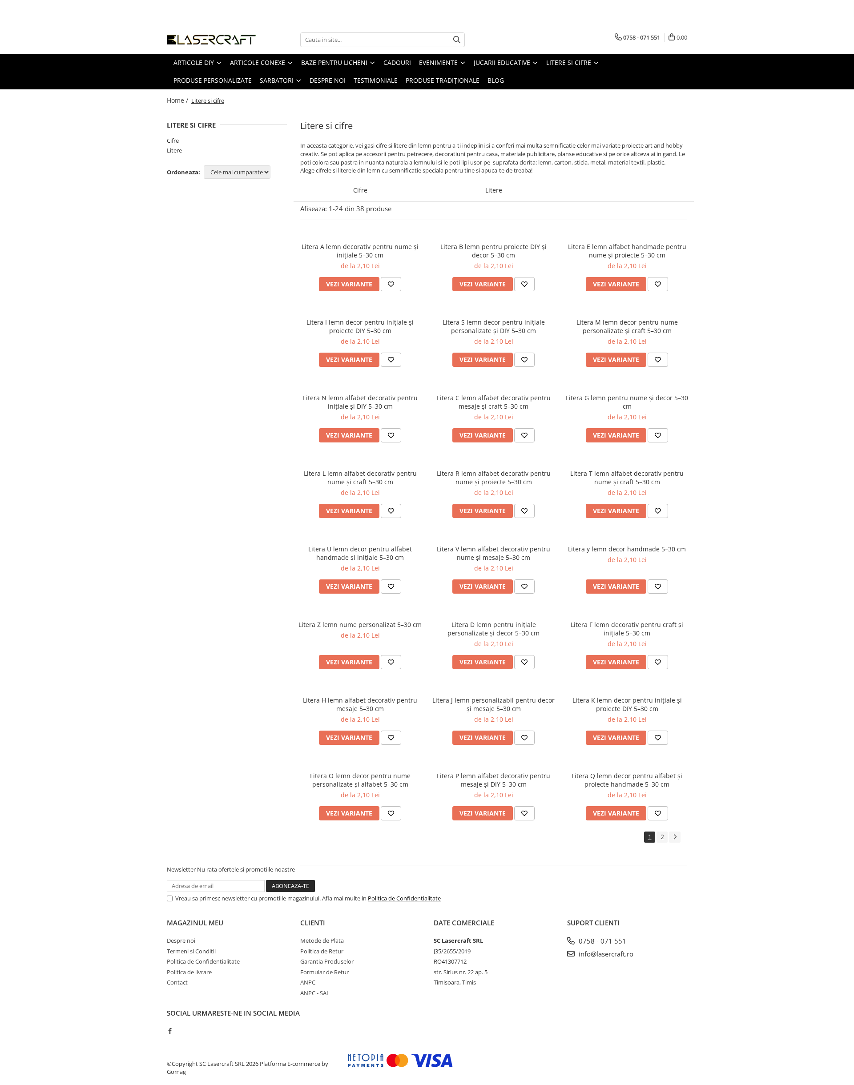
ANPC (307, 982)
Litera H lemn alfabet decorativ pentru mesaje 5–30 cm (360, 704)
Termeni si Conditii (191, 951)
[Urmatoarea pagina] (675, 837)
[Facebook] (170, 1031)
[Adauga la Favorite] (391, 284)
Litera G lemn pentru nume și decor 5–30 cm (627, 402)
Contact (177, 982)
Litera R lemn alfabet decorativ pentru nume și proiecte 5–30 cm (494, 477)
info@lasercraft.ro (605, 953)
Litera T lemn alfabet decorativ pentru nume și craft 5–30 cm (627, 477)
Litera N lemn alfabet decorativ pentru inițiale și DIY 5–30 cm (360, 402)
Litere (174, 150)
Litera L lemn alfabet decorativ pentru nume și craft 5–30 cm (360, 477)
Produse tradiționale (442, 80)
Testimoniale (376, 80)
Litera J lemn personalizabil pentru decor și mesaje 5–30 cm (493, 704)
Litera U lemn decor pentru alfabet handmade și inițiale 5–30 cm (360, 553)
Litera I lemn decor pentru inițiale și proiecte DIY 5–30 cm (360, 326)
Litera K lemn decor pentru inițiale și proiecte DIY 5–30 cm (627, 704)
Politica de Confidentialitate (404, 898)
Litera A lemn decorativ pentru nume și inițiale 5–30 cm (360, 250)
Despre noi (328, 80)
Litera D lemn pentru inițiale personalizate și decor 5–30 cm (493, 628)
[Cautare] (457, 39)
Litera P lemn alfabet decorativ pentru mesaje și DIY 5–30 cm (493, 780)
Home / (178, 100)
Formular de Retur (324, 972)
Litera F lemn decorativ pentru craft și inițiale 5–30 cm (627, 628)
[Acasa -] (211, 39)
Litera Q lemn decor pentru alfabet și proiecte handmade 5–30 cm (627, 780)
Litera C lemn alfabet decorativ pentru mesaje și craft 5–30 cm (494, 402)
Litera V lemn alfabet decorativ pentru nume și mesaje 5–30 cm (493, 553)
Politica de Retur (321, 951)
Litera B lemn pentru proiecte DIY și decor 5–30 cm (493, 250)
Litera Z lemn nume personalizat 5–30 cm (360, 624)
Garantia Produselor (327, 961)
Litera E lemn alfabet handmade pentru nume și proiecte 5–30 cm (627, 250)
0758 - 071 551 (601, 940)
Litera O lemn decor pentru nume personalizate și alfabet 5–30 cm (360, 780)
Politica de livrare (189, 972)
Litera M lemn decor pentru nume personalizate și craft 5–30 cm (627, 326)
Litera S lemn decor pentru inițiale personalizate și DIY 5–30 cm (494, 326)
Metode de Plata (322, 940)
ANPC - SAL (315, 993)
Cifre (173, 141)
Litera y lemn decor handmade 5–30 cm (627, 549)
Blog (495, 80)
